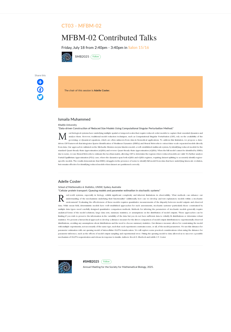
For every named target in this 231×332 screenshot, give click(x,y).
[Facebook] (40, 89)
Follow (96, 57)
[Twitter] (40, 97)
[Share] (40, 82)
